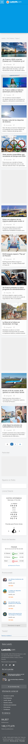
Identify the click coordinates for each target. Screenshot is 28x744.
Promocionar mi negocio (14, 625)
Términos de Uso (14, 741)
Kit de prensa (7, 707)
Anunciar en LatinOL (9, 696)
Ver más (10, 585)
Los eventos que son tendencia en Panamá (14, 602)
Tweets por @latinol (6, 635)
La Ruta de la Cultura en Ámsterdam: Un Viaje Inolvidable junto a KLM (11, 323)
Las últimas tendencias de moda (15, 580)
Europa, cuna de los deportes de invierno (13, 121)
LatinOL (3, 38)
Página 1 (17, 38)
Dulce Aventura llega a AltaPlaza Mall (15, 680)
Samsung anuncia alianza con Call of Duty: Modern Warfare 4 (16, 675)
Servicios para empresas (10, 705)
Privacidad (22, 741)
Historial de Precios (15, 565)
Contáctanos (7, 709)
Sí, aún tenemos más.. (14, 686)
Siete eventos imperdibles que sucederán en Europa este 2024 (14, 155)
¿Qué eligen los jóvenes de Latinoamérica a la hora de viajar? (12, 426)
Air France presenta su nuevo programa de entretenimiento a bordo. (14, 289)
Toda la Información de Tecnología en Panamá (15, 614)
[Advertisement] (14, 18)
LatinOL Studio (7, 700)
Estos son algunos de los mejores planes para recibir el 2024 (13, 220)
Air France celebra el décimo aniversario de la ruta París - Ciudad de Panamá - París (13, 91)
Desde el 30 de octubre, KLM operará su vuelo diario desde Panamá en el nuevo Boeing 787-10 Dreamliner (13, 392)
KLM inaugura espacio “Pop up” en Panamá (14, 255)
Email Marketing (8, 698)
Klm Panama (10, 38)
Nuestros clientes (8, 702)
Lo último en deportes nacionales (14, 591)
